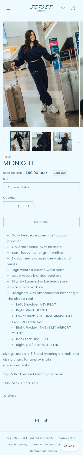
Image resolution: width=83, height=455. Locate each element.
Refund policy (18, 444)
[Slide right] (78, 142)
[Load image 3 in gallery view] (62, 141)
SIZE (6, 179)
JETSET (22, 438)
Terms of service (42, 444)
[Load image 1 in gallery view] (20, 141)
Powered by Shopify (41, 438)
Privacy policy (67, 438)
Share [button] (12, 396)
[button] (8, 8)
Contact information (43, 451)
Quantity (9, 198)
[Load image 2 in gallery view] (41, 141)
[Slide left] (4, 142)
